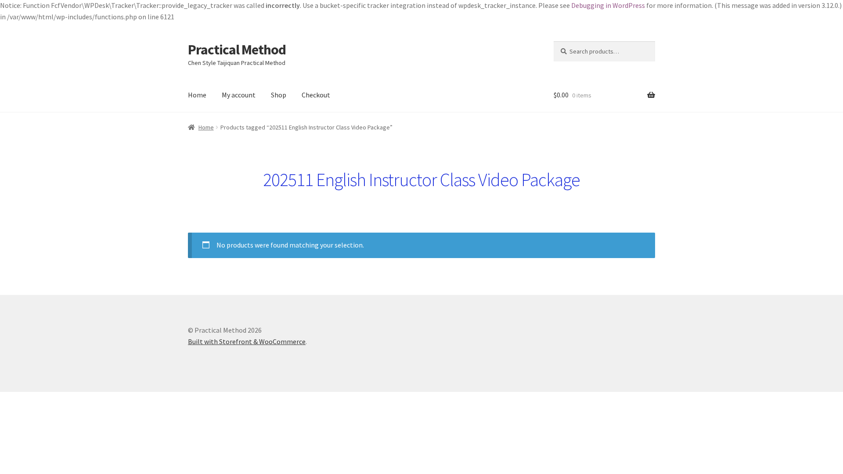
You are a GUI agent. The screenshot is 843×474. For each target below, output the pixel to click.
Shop (278, 94)
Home (197, 94)
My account (239, 94)
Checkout (316, 94)
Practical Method (237, 49)
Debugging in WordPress (608, 5)
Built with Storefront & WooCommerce (247, 341)
